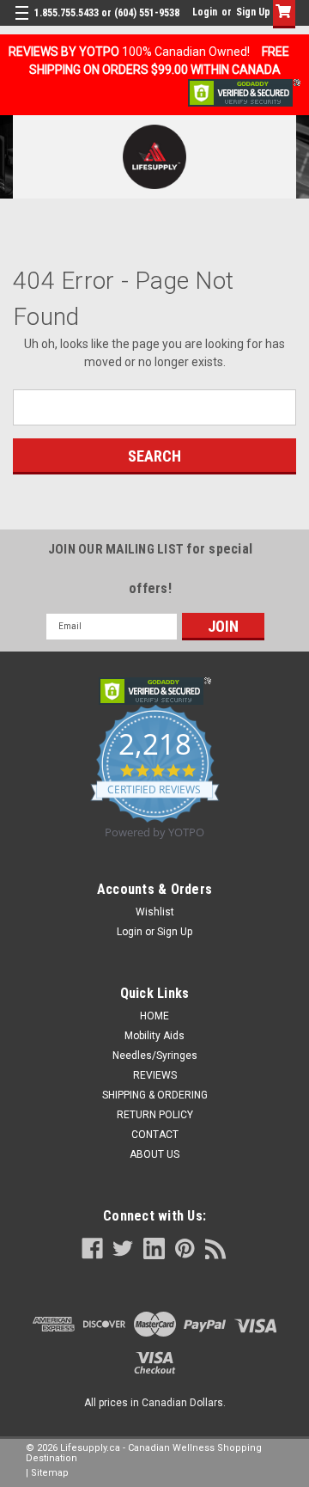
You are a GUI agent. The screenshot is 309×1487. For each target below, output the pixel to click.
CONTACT (155, 1135)
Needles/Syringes (154, 1055)
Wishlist (155, 912)
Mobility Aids (154, 1036)
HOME (154, 1016)
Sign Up (253, 12)
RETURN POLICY (155, 1115)
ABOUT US (154, 1154)
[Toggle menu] (23, 23)
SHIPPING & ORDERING (155, 1095)
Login (204, 12)
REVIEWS (155, 1075)
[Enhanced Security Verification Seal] (244, 92)
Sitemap (50, 1472)
